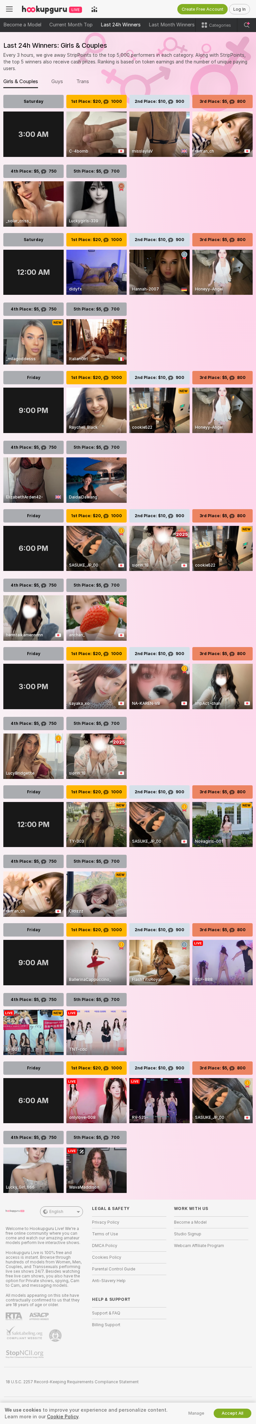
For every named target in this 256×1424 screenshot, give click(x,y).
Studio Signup (187, 1234)
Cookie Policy (62, 1416)
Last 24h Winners (121, 25)
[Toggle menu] (9, 9)
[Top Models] (94, 9)
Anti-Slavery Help (109, 1280)
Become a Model (22, 25)
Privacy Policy (105, 1222)
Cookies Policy (106, 1257)
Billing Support (106, 1325)
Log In (239, 9)
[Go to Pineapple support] (56, 1335)
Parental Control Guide (113, 1269)
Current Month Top (71, 25)
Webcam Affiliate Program (199, 1245)
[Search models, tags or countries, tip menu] (246, 25)
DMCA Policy (104, 1245)
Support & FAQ (106, 1313)
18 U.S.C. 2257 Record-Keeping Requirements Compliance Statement (72, 1382)
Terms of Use (105, 1234)
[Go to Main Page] (52, 9)
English (56, 1211)
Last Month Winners (172, 25)
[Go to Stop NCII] (25, 1354)
